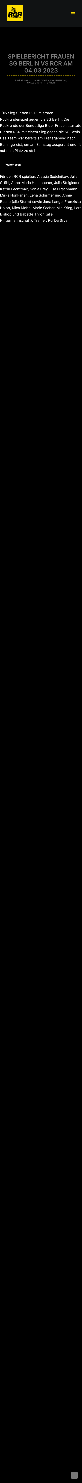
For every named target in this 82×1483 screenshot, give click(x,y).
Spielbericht (35, 82)
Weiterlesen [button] (13, 164)
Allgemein (43, 80)
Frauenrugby (58, 80)
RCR (52, 82)
